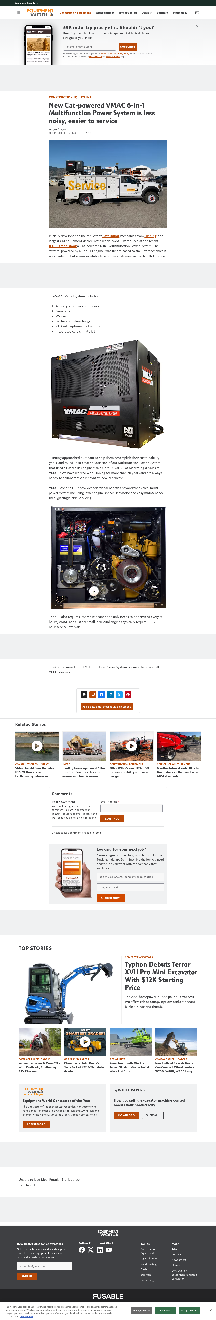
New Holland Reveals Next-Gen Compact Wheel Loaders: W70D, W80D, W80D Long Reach (175, 1067)
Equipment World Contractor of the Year (56, 1100)
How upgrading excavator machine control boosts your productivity (149, 1102)
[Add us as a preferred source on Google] (92, 694)
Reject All (165, 1310)
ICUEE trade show (63, 246)
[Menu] (19, 12)
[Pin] (128, 694)
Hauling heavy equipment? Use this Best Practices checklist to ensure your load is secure (83, 772)
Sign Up (27, 1276)
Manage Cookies (141, 1310)
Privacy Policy (95, 56)
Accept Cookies (189, 1310)
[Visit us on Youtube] (109, 1249)
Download (126, 1115)
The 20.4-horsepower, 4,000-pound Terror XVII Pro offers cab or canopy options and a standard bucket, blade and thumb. (160, 1001)
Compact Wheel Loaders (171, 1059)
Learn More (36, 1124)
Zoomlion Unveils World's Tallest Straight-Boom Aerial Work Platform (129, 1067)
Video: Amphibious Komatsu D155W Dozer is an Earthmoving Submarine (34, 772)
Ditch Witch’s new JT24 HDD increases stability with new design (129, 772)
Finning (150, 236)
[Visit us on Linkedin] (100, 1249)
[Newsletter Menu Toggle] (197, 12)
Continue (112, 818)
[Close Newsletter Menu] (197, 26)
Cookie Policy (26, 1316)
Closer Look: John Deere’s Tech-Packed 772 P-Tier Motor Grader (84, 1067)
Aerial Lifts (117, 1059)
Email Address (109, 801)
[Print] (84, 694)
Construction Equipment (70, 97)
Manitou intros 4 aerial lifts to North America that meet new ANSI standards (178, 772)
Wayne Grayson (58, 129)
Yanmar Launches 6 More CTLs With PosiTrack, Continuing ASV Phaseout (39, 1067)
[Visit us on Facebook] (82, 1249)
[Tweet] (119, 694)
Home (66, 764)
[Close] (210, 1310)
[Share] (101, 694)
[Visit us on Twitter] (91, 1249)
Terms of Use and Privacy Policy (115, 53)
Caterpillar (111, 236)
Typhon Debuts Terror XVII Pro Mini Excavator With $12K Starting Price (161, 975)
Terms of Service (113, 56)
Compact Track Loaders (34, 1059)
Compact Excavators (139, 957)
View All (152, 1115)
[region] (108, 1311)
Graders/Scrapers (76, 1059)
